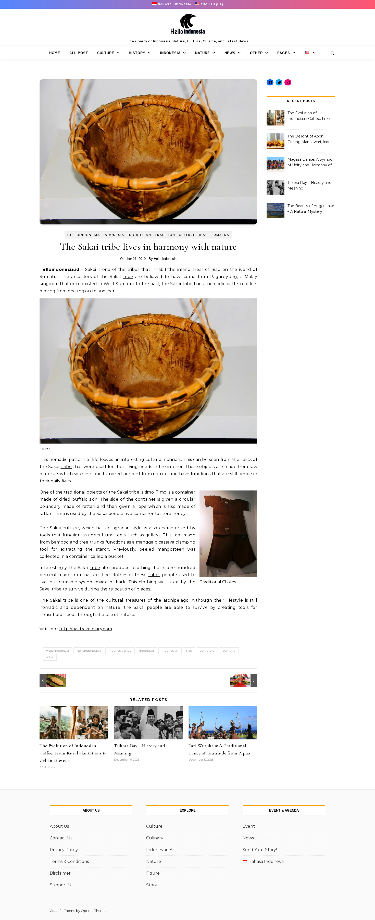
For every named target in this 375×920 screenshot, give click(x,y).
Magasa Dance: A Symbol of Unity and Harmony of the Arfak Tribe (310, 162)
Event (249, 826)
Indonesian (139, 235)
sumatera (207, 650)
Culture (105, 53)
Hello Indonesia (165, 259)
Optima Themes (94, 911)
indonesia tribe (120, 650)
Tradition (165, 235)
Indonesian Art (161, 849)
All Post (78, 53)
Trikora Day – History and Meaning (309, 185)
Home (54, 53)
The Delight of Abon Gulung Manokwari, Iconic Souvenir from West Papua (310, 139)
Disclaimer (60, 873)
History (137, 53)
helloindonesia (83, 235)
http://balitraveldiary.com (85, 628)
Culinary (154, 838)
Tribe (66, 466)
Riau (203, 235)
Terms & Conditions (69, 861)
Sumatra (220, 235)
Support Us (61, 885)
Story (151, 885)
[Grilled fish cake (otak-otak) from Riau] (51, 680)
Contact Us (61, 838)
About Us (59, 826)
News (229, 53)
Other (256, 53)
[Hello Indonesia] (187, 26)
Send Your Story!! (260, 849)
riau (189, 650)
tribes (133, 269)
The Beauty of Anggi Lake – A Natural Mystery (311, 209)
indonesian (170, 650)
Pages (283, 53)
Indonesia (170, 53)
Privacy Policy (64, 849)
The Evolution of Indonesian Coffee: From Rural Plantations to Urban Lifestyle (73, 753)
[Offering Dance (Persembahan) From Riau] (245, 680)
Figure (153, 873)
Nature (202, 53)
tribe (128, 276)
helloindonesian (89, 650)
